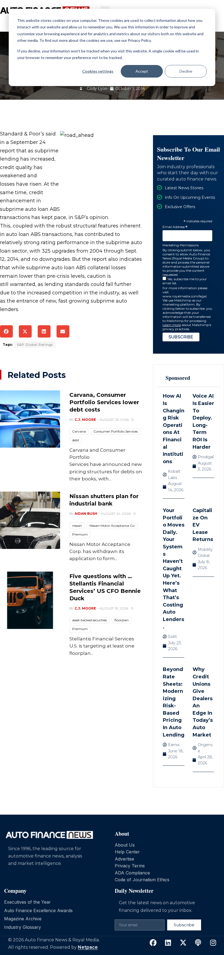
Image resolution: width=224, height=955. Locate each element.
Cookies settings (97, 71)
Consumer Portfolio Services (115, 431)
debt (75, 440)
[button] (6, 331)
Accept (141, 71)
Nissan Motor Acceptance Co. (112, 526)
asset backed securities (89, 620)
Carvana (79, 431)
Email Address (175, 227)
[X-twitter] (183, 943)
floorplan (121, 620)
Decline (185, 71)
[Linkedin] (168, 943)
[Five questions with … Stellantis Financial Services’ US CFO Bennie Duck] (30, 600)
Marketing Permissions (181, 245)
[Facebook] (153, 943)
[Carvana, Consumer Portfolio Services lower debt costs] (30, 419)
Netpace (88, 947)
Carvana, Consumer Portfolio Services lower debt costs (104, 402)
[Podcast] (198, 943)
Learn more (172, 325)
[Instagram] (213, 943)
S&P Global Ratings (35, 344)
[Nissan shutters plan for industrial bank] (30, 520)
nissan (77, 526)
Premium (80, 534)
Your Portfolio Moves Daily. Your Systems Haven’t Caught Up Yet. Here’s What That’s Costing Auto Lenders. (173, 568)
